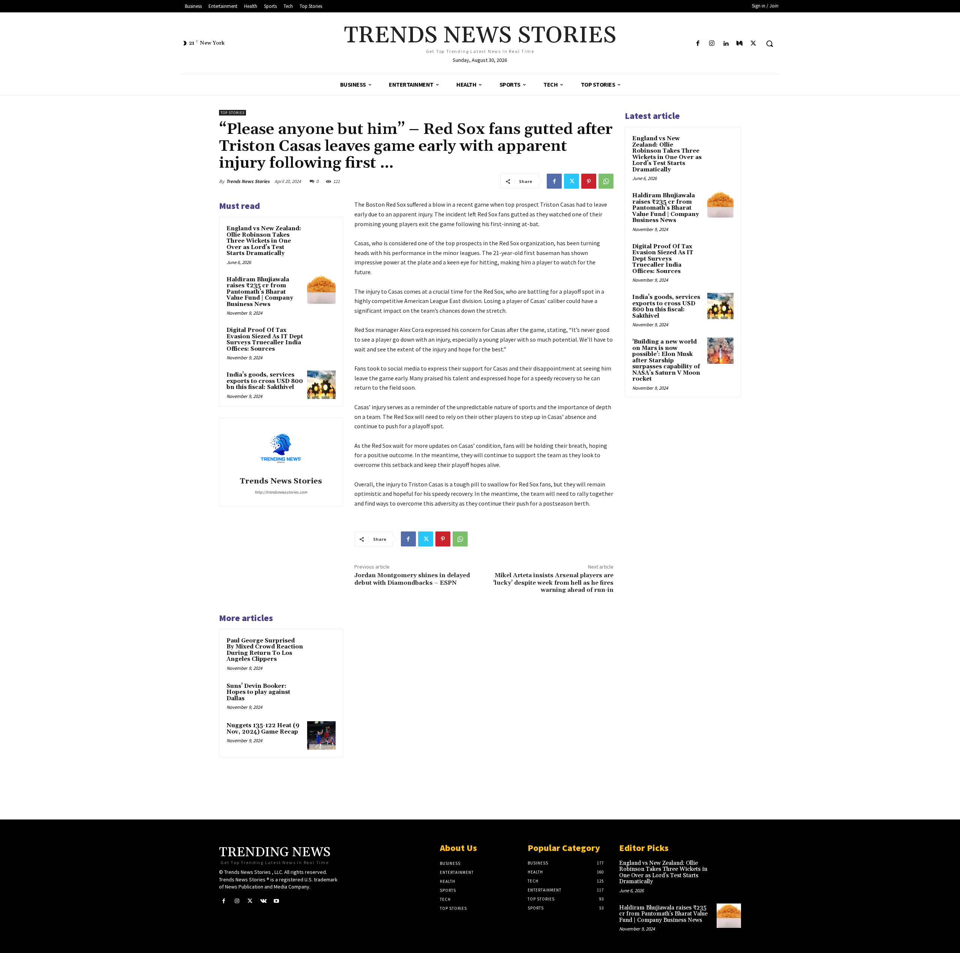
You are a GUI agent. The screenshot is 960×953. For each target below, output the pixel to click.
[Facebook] (698, 44)
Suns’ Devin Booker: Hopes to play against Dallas (258, 692)
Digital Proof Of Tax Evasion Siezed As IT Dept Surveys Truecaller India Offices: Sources (264, 340)
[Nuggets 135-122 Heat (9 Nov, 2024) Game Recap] (321, 735)
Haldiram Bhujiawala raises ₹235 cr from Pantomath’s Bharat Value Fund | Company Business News (259, 292)
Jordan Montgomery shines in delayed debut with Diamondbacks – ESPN (412, 579)
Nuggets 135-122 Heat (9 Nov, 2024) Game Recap (262, 728)
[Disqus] (484, 706)
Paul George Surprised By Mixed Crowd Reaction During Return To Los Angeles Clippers (264, 650)
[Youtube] (276, 901)
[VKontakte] (263, 901)
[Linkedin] (725, 44)
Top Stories (232, 112)
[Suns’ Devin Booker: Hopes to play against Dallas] (321, 696)
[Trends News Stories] (280, 448)
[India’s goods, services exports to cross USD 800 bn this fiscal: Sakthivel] (321, 385)
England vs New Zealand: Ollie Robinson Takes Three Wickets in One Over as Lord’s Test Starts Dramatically (263, 241)
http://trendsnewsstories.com (281, 492)
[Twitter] (753, 44)
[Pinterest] (588, 181)
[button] (769, 44)
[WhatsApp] (606, 181)
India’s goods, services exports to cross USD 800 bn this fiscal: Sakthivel (264, 381)
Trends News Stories (248, 181)
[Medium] (740, 44)
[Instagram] (711, 44)
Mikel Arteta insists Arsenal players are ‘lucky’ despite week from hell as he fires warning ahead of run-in (553, 582)
